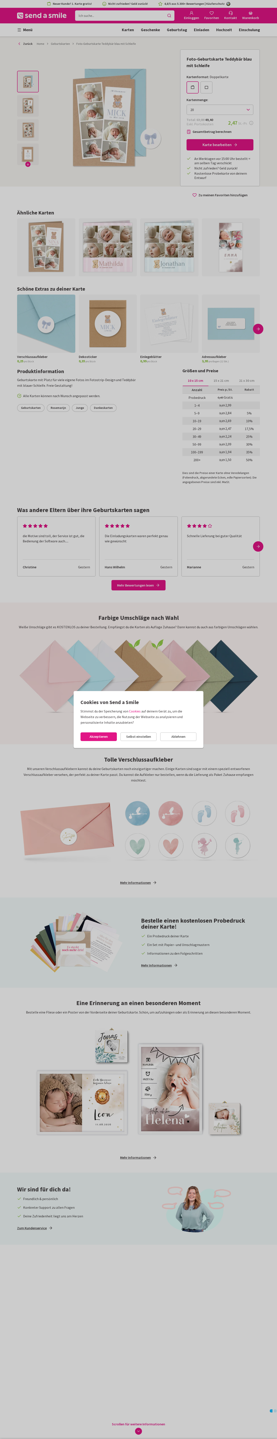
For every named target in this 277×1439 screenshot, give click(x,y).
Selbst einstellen (138, 736)
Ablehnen (178, 736)
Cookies (135, 711)
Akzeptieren (99, 736)
